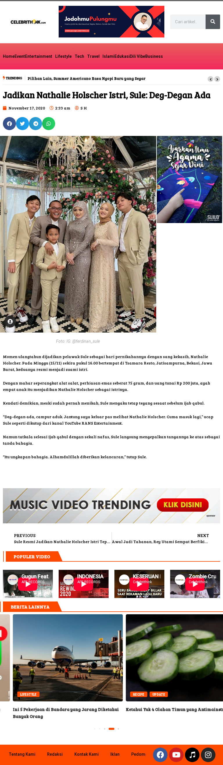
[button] (210, 79)
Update (146, 694)
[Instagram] (208, 755)
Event (20, 56)
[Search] (213, 22)
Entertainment (38, 56)
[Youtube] (176, 755)
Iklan (115, 754)
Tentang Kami (22, 754)
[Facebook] (160, 755)
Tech (79, 56)
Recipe (126, 694)
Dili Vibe (137, 56)
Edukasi (122, 56)
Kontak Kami (86, 754)
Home (9, 56)
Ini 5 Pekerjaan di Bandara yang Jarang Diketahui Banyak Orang (55, 657)
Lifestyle (63, 56)
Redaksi (55, 754)
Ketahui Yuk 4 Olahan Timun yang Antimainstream (168, 657)
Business (154, 56)
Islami (108, 56)
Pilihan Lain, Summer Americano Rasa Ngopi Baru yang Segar (86, 78)
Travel (93, 56)
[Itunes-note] (192, 755)
